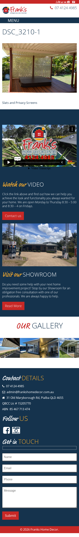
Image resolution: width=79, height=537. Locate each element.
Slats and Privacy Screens (19, 103)
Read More (13, 306)
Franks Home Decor (44, 529)
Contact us (13, 216)
